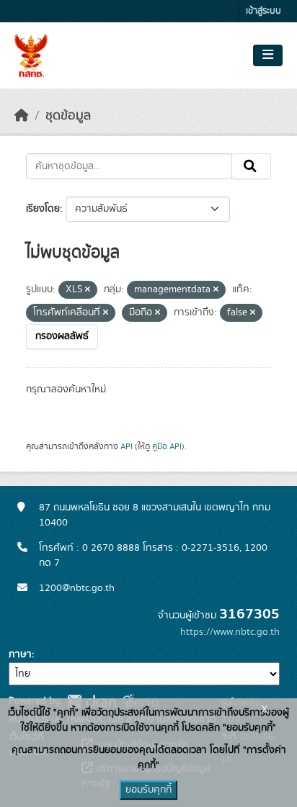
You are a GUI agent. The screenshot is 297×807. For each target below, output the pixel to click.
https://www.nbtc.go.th (230, 632)
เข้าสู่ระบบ (263, 11)
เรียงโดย (43, 209)
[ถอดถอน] (87, 290)
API (126, 446)
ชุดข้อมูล (68, 116)
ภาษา (20, 654)
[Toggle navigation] (268, 55)
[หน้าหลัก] (21, 116)
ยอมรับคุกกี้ (148, 790)
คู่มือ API (167, 446)
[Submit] (251, 166)
